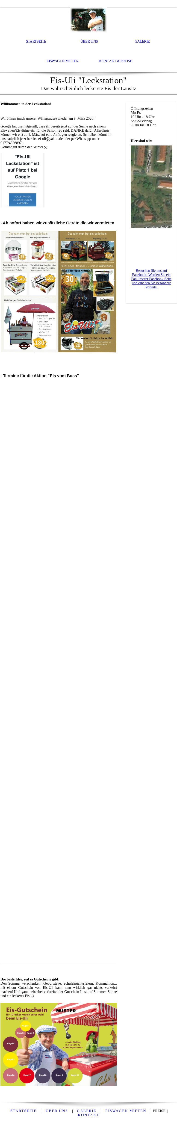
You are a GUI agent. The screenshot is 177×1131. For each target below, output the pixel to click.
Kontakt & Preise (115, 61)
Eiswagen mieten (62, 61)
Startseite (36, 41)
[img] (88, 20)
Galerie (142, 41)
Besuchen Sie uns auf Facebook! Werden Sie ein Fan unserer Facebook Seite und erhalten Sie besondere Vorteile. (151, 279)
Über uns (89, 41)
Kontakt (88, 1115)
